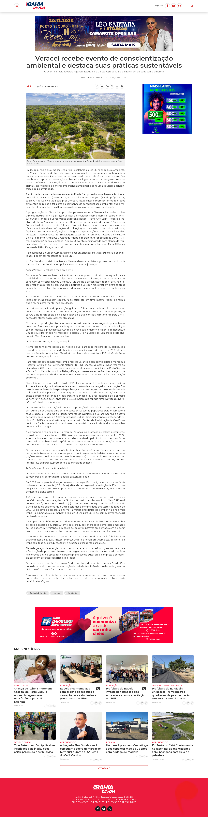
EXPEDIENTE (97, 802)
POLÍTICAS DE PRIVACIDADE (121, 802)
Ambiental (73, 593)
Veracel (57, 593)
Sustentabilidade (38, 593)
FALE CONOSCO (80, 802)
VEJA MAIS (104, 768)
